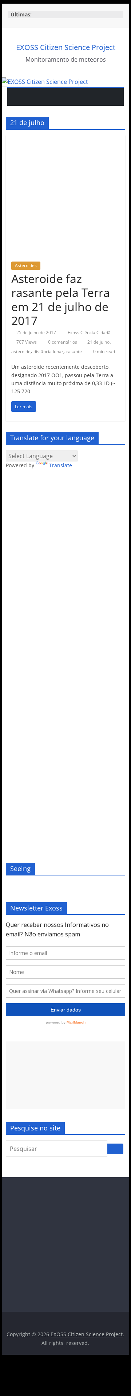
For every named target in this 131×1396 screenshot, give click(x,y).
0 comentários (62, 342)
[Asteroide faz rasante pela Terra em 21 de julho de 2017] (65, 140)
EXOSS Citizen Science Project (65, 47)
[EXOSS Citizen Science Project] (45, 82)
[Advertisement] (65, 1075)
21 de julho (98, 342)
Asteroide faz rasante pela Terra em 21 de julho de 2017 (60, 299)
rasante (74, 351)
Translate (60, 465)
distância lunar (48, 351)
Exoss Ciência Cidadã (89, 332)
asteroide (21, 351)
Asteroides (26, 265)
